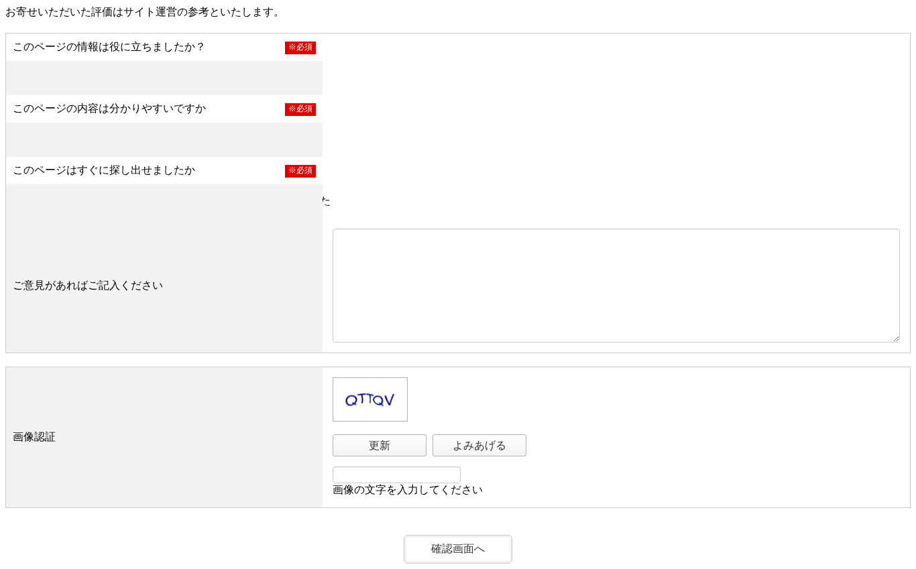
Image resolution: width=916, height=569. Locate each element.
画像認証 (34, 436)
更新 (379, 445)
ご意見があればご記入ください (88, 285)
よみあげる (479, 445)
